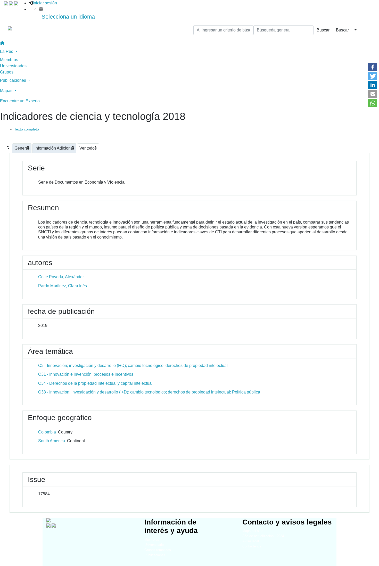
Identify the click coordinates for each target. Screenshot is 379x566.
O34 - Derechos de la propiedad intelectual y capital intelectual (95, 383)
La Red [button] (7, 51)
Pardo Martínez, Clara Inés (62, 286)
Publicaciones (154, 555)
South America (51, 441)
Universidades (13, 66)
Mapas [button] (6, 90)
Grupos (6, 72)
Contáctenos (251, 546)
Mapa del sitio (252, 531)
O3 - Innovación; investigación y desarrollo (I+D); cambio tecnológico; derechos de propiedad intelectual (133, 365)
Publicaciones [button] (13, 80)
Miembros (9, 60)
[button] (372, 67)
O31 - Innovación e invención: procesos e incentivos (85, 374)
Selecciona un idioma (68, 16)
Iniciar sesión (45, 3)
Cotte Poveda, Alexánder (61, 277)
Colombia (47, 432)
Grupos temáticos (157, 550)
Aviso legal (250, 541)
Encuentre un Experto (20, 101)
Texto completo (26, 129)
